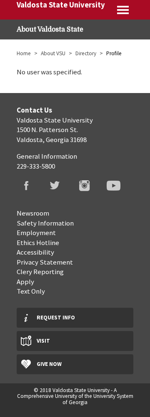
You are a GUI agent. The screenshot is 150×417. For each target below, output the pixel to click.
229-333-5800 (36, 166)
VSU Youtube (118, 187)
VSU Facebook (31, 187)
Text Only (31, 291)
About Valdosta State (50, 29)
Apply (25, 281)
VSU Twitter (60, 187)
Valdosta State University (61, 5)
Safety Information (45, 223)
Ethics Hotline (38, 242)
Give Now (49, 364)
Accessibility (35, 252)
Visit (43, 340)
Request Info (56, 317)
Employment (36, 232)
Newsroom (33, 213)
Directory (85, 53)
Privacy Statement (45, 262)
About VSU (53, 53)
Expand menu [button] (123, 10)
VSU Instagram (89, 187)
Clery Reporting (40, 271)
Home (24, 53)
